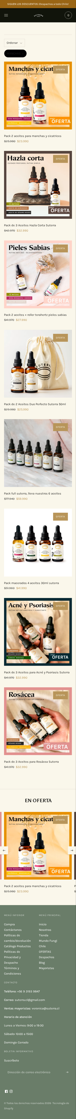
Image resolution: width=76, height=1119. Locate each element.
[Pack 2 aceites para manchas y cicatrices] (38, 95)
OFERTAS (45, 951)
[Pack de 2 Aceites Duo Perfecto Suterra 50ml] (38, 364)
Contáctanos (13, 930)
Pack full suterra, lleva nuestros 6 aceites (32, 493)
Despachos (46, 957)
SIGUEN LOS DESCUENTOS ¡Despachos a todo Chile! (38, 3)
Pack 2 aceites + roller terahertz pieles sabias (35, 315)
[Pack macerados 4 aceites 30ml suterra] (38, 543)
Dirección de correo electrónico (27, 1067)
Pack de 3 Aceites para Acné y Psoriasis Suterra (37, 672)
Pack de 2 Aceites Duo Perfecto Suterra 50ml (35, 404)
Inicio (42, 924)
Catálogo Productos (17, 946)
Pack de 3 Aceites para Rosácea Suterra (31, 761)
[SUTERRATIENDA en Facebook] (6, 1092)
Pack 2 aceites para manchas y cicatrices (32, 136)
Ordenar (12, 43)
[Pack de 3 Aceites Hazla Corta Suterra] (38, 185)
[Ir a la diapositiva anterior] (4, 850)
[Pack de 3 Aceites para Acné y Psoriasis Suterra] (38, 632)
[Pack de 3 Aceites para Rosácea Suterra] (38, 721)
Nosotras (45, 930)
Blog (42, 962)
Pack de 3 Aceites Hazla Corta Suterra (30, 225)
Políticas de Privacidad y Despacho (12, 957)
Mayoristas (46, 968)
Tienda (43, 935)
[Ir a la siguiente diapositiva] (72, 850)
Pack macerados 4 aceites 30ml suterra (31, 583)
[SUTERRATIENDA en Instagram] (11, 1092)
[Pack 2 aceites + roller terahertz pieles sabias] (38, 274)
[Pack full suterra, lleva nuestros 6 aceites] (38, 453)
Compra (9, 924)
